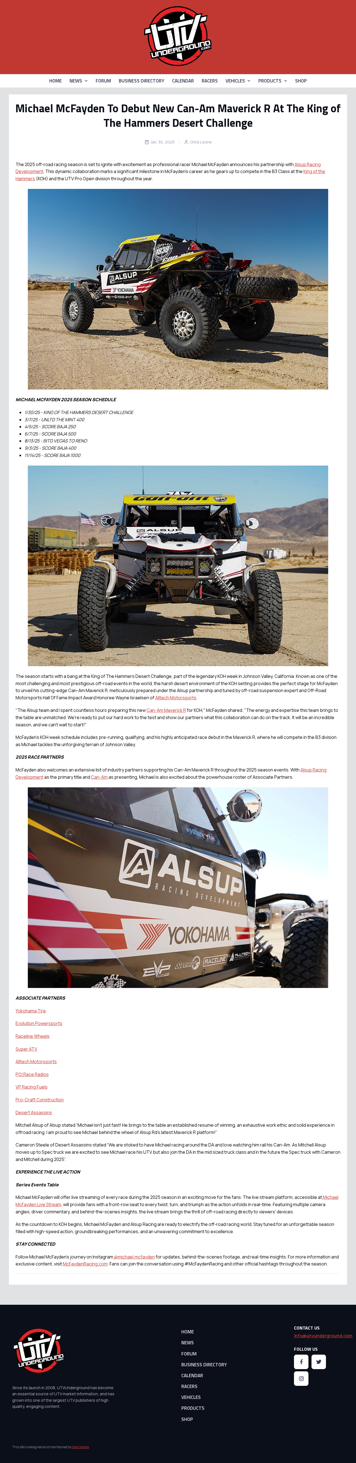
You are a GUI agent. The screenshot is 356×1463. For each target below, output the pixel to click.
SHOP (301, 80)
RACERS (210, 80)
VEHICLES (235, 80)
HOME (55, 80)
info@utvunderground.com (323, 1336)
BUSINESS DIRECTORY (141, 80)
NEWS (76, 80)
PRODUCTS (269, 80)
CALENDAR (183, 80)
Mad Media (80, 1447)
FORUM (103, 80)
